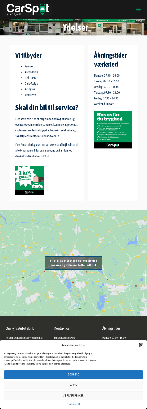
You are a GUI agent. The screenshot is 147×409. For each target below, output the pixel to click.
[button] (141, 345)
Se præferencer (73, 395)
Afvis (73, 385)
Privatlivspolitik (73, 404)
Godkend (73, 374)
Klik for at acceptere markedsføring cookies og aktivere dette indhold (73, 263)
